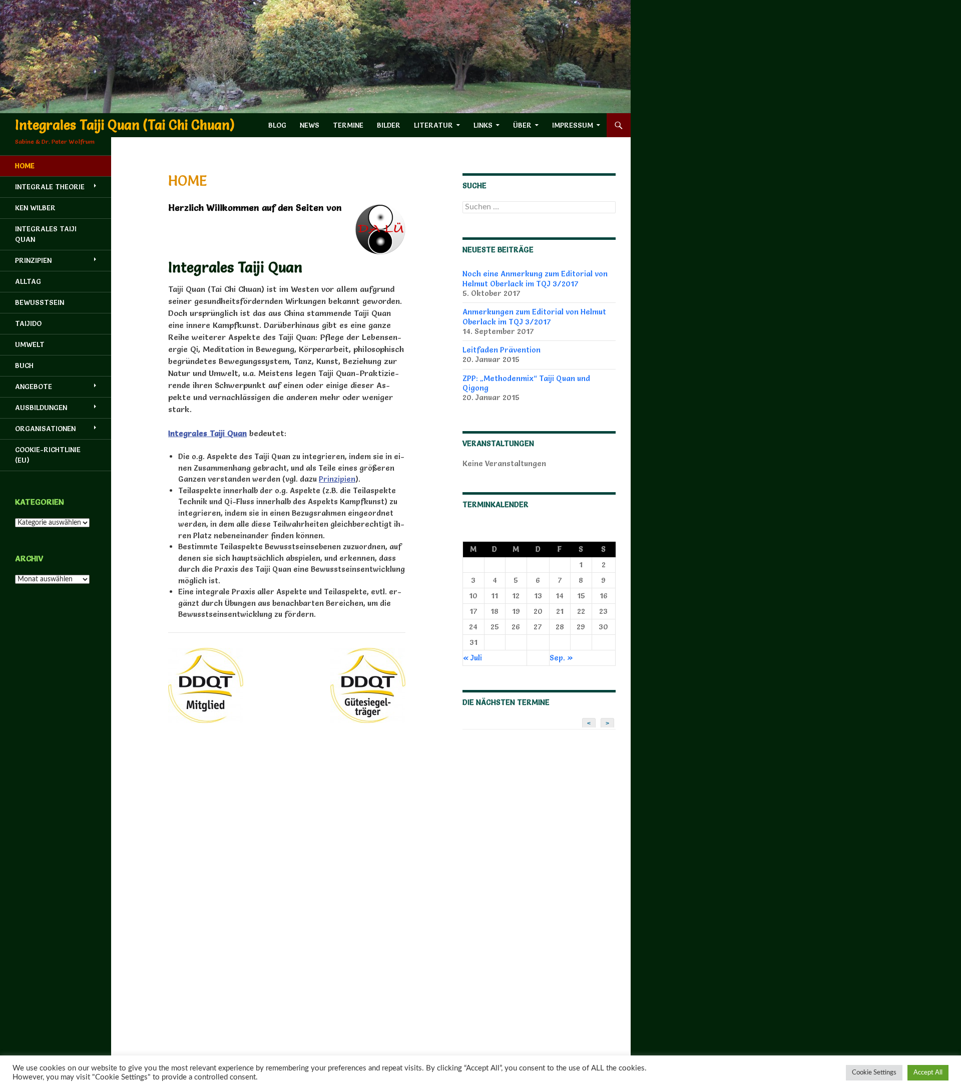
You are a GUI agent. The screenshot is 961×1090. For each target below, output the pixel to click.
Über (522, 125)
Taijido (28, 323)
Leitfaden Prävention (501, 349)
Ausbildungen (41, 407)
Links (483, 125)
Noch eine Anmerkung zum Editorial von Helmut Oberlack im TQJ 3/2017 (535, 278)
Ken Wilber (35, 207)
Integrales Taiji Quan (46, 234)
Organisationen (45, 428)
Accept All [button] (927, 1072)
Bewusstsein (39, 302)
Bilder (388, 125)
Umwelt (30, 344)
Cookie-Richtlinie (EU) (48, 455)
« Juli (472, 657)
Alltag (28, 281)
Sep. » (561, 657)
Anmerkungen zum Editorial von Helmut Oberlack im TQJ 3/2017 (534, 316)
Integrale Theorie (50, 186)
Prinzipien (337, 479)
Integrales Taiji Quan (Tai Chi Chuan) (125, 125)
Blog (277, 125)
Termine (348, 125)
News (309, 125)
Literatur (433, 125)
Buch (24, 365)
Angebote (33, 386)
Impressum (572, 125)
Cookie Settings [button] (874, 1072)
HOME (25, 165)
